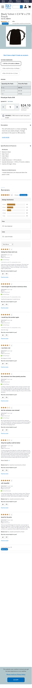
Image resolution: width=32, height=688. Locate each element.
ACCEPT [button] (15, 680)
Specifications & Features (8, 146)
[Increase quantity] (17, 107)
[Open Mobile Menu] (2, 7)
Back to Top (4, 549)
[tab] (16, 132)
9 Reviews (5, 23)
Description (4, 125)
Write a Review (23, 195)
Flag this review (4, 277)
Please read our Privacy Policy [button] (16, 674)
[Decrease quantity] (3, 107)
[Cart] (29, 7)
